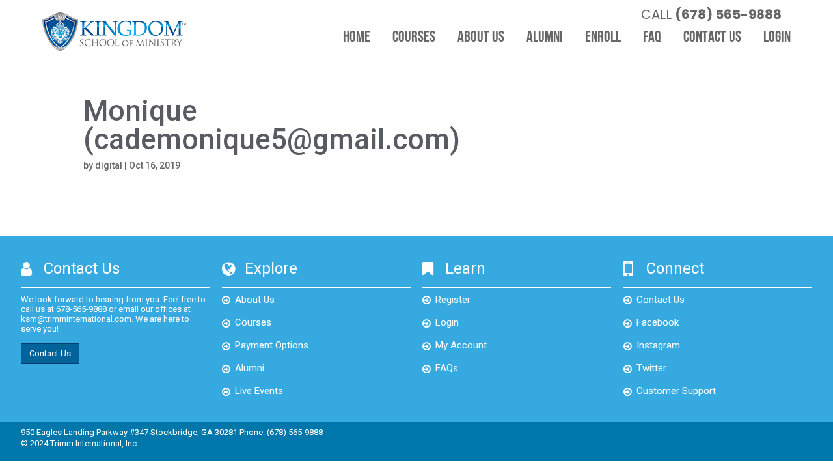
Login (777, 38)
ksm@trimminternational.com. (77, 319)
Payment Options (271, 345)
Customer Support (676, 391)
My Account (461, 345)
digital (108, 165)
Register (453, 300)
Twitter (651, 368)
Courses (413, 38)
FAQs (446, 368)
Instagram (658, 345)
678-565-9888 (81, 309)
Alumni (544, 38)
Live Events (259, 391)
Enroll (603, 38)
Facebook (657, 322)
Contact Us (712, 38)
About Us (480, 38)
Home (356, 38)
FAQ (652, 38)
